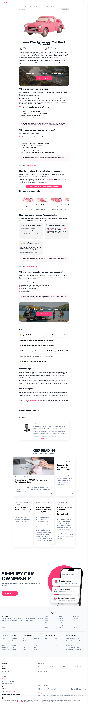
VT (27, 620)
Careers (64, 669)
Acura (46, 638)
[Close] (86, 698)
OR (14, 620)
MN (32, 618)
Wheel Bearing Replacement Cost (73, 649)
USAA (13, 647)
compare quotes (48, 179)
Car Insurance (27, 6)
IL (18, 618)
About (51, 666)
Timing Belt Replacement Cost (72, 647)
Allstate (3, 638)
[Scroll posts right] (67, 203)
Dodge (46, 643)
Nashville (61, 627)
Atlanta (46, 616)
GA (14, 618)
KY (22, 618)
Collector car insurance (31, 266)
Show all (75, 627)
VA (26, 620)
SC (18, 620)
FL (13, 618)
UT (24, 620)
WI (31, 620)
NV (7, 620)
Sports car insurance (31, 165)
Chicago (47, 622)
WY (34, 620)
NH (2, 620)
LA (23, 618)
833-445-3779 (9, 670)
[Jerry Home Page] (4, 2)
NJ (3, 620)
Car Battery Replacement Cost (73, 640)
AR (3, 618)
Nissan (35, 645)
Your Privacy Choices (42, 671)
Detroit (60, 616)
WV (33, 620)
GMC (24, 647)
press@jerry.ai (11, 691)
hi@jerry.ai (8, 689)
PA (15, 620)
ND (40, 618)
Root (13, 640)
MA (25, 618)
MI (30, 618)
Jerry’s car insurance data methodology (31, 400)
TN (21, 620)
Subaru (56, 640)
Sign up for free (10, 593)
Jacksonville (61, 620)
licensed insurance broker (55, 374)
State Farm (14, 643)
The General (15, 645)
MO (34, 618)
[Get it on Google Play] (51, 688)
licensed (54, 695)
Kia (45, 645)
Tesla (35, 647)
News (64, 666)
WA (29, 620)
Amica (3, 640)
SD (19, 620)
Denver (46, 627)
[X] (74, 689)
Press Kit (40, 669)
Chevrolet (25, 643)
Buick (24, 638)
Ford (24, 645)
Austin (46, 618)
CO (8, 618)
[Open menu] (84, 2)
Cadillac (25, 640)
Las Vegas (61, 622)
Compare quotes (44, 78)
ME (29, 618)
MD (27, 618)
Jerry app (12, 671)
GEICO (3, 645)
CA (6, 618)
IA (16, 618)
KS (21, 618)
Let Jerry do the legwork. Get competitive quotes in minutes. (44, 186)
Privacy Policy (53, 669)
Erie (2, 643)
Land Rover (36, 638)
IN (19, 618)
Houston (61, 618)
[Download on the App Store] (42, 688)
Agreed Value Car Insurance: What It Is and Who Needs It (44, 6)
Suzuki (56, 643)
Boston (46, 620)
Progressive (15, 638)
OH (10, 620)
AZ (5, 618)
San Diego (75, 622)
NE (42, 618)
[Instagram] (72, 689)
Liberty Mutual (5, 647)
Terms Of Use (78, 666)
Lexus (35, 640)
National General (5, 649)
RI (16, 620)
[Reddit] (85, 689)
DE (11, 618)
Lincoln (35, 643)
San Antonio (75, 620)
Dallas (46, 625)
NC (39, 618)
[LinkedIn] (77, 689)
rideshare (34, 115)
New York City (76, 616)
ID (17, 618)
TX (23, 620)
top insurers (52, 297)
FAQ (39, 666)
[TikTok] (83, 689)
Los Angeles (61, 625)
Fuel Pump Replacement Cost (72, 643)
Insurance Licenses (79, 669)
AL (2, 618)
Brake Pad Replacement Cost (72, 638)
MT (37, 618)
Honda (24, 649)
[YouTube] (80, 689)
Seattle (74, 625)
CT (10, 618)
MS (35, 618)
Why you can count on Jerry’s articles (29, 414)
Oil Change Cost (69, 645)
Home (20, 6)
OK (12, 620)
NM (5, 620)
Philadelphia (76, 618)
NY (8, 620)
